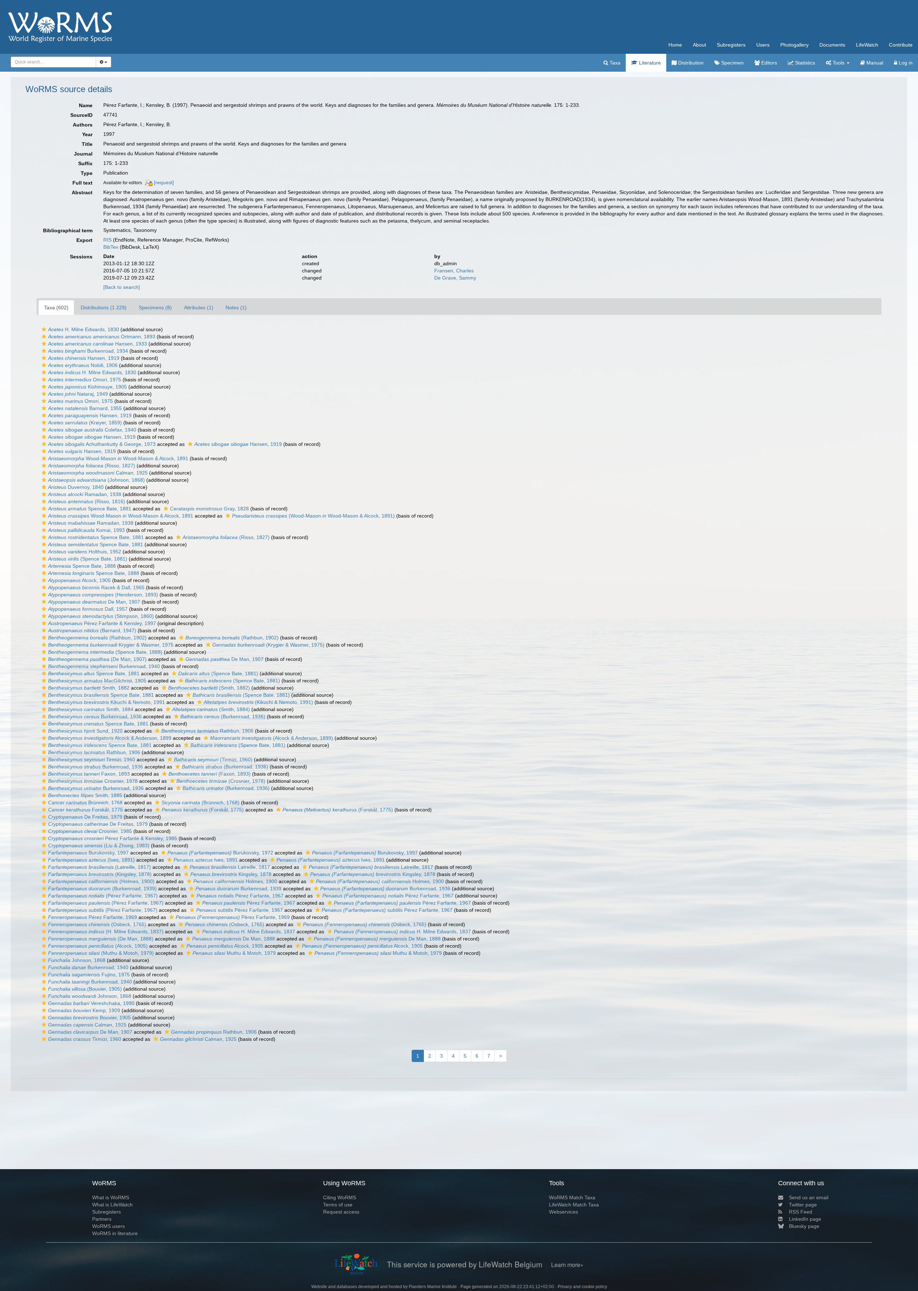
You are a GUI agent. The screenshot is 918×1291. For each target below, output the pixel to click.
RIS (107, 240)
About (699, 45)
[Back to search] (121, 287)
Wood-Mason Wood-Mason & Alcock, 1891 (118, 458)
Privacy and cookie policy (582, 1286)
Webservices (563, 1212)
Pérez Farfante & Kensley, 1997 (102, 623)
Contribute (901, 45)
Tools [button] (838, 63)
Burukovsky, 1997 (88, 853)
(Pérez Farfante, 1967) (103, 896)
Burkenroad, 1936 (95, 716)
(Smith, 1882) (209, 688)
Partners (102, 1219)
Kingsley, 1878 (230, 874)
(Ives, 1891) (91, 860)
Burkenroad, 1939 (238, 888)
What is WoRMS (110, 1197)
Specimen (732, 63)
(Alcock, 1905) (98, 946)
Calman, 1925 (98, 473)
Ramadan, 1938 (84, 494)
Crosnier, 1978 (93, 781)
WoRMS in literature (115, 1233)
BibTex (110, 247)
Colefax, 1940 (92, 430)
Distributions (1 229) (104, 307)
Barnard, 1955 (85, 408)
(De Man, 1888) (100, 939)
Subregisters (731, 45)
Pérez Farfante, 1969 (92, 917)
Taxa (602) (56, 307)
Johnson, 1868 (76, 960)
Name (86, 105)
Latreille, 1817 (230, 867)
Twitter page (803, 1204)
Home (675, 45)
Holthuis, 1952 (84, 551)
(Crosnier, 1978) (220, 781)
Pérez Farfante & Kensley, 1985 (112, 838)
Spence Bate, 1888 (82, 566)
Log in (905, 63)
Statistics (804, 63)
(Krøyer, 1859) (85, 422)
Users (763, 45)
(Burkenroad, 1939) (102, 888)
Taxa (614, 63)
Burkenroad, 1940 (104, 666)
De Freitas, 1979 (85, 817)
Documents (832, 45)
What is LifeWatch (112, 1204)
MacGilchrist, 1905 (97, 680)
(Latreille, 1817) (99, 867)
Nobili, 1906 (83, 365)
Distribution (690, 63)
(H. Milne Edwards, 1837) (106, 931)
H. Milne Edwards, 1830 (83, 329)
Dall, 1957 (88, 609)
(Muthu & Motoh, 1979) (101, 953)
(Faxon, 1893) (210, 774)
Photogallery (794, 45)
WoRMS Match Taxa (572, 1197)
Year (87, 134)
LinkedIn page (805, 1219)
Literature (649, 63)
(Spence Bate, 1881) (87, 559)
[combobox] (53, 62)
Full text (82, 183)
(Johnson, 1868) (96, 480)
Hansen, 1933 (97, 344)
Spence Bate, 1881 (89, 508)
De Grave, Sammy (455, 278)
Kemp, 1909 (84, 1010)
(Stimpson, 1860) (101, 616)
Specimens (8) (155, 307)
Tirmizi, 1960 (91, 759)
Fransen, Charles (454, 270)
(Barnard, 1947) (92, 630)
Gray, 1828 (209, 508)
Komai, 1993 (86, 530)
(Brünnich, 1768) (200, 802)
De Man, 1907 (94, 602)
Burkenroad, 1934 (88, 351)
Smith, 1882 (88, 688)
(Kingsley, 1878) (100, 874)
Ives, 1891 (206, 860)
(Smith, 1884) (211, 709)
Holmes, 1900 (235, 881)
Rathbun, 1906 (207, 731)
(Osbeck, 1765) (97, 924)
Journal (83, 154)
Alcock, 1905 (79, 580)
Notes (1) (236, 307)
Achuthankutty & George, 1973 (102, 444)
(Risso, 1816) (86, 501)
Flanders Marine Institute (433, 1286)
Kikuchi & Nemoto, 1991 (106, 702)
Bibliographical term (68, 230)
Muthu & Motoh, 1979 (234, 953)
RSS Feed (800, 1212)
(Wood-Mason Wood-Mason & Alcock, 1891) (313, 516)
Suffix (85, 163)
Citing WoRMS (339, 1197)
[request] (164, 182)
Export (84, 240)
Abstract (82, 192)
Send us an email (808, 1197)
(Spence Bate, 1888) (105, 652)
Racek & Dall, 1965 (96, 587)
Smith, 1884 (90, 709)
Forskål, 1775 (85, 810)
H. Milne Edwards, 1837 (248, 931)
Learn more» (567, 1265)
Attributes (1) (198, 307)
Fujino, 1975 (89, 974)
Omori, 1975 (84, 379)
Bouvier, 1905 (89, 1017)
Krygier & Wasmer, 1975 (111, 645)
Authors (83, 125)
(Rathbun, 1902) (97, 637)
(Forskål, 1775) (203, 810)
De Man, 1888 (233, 939)
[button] (44, 329)
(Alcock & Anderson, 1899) (271, 738)
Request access (341, 1212)
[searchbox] (51, 62)
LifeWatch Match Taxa (574, 1204)
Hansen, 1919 (83, 358)
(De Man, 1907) (97, 659)
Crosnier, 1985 (90, 831)
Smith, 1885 (85, 795)
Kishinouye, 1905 (87, 387)
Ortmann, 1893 (101, 336)
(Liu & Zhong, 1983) (99, 845)
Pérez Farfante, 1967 (240, 896)
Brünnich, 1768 (85, 802)
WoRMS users (108, 1226)
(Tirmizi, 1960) (213, 759)
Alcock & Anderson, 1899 (109, 738)
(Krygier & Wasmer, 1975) (268, 645)
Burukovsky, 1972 (220, 853)
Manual (874, 63)
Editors (768, 63)
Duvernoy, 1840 (76, 487)
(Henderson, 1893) (103, 594)
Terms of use (337, 1204)
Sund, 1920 (85, 731)
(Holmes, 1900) (101, 881)
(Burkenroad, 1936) (222, 716)
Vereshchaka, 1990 (91, 1003)
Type (87, 173)
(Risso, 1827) (91, 465)
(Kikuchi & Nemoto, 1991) (258, 702)
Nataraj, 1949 (78, 394)
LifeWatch (867, 45)
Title (87, 144)
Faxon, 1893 (89, 774)
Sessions (81, 256)
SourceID (81, 115)
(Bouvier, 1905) (85, 989)
